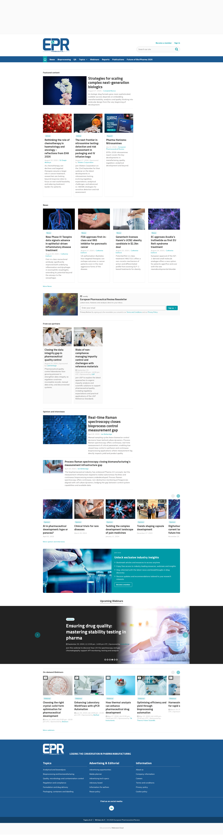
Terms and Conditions (134, 312)
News (49, 233)
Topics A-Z (87, 820)
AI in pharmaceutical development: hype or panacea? (55, 529)
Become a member (164, 43)
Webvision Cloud (117, 828)
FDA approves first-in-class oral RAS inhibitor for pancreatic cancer (94, 242)
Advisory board (95, 783)
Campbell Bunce (109, 91)
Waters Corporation (85, 162)
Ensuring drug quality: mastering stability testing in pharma (73, 631)
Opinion (47, 522)
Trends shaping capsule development (150, 527)
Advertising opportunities (100, 769)
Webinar (47, 619)
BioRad (96, 715)
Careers (139, 778)
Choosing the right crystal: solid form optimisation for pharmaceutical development (53, 709)
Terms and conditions (145, 783)
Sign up (171, 308)
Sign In (177, 43)
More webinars (48, 730)
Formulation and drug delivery (55, 787)
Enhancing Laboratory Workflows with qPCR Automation (87, 705)
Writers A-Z (100, 820)
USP (93, 374)
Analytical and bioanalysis (54, 769)
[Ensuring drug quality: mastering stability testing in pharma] (112, 659)
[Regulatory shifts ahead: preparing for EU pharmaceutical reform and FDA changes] (107, 659)
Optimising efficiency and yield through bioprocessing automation (151, 707)
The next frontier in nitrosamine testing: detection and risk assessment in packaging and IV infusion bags (87, 148)
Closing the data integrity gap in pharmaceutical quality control (54, 355)
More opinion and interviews (54, 542)
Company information (145, 774)
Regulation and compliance (54, 783)
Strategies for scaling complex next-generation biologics (108, 82)
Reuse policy (94, 791)
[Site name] (56, 51)
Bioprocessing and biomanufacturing (58, 774)
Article (48, 136)
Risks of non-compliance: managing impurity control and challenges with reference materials (86, 358)
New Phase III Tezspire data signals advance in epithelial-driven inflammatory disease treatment (59, 243)
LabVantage (52, 366)
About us (139, 769)
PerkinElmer (101, 644)
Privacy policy (142, 787)
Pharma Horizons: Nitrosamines (116, 141)
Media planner (95, 774)
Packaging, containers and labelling (58, 791)
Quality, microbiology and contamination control (63, 778)
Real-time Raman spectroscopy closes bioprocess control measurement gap (104, 423)
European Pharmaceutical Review (116, 148)
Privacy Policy (153, 312)
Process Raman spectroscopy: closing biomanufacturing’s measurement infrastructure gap (97, 463)
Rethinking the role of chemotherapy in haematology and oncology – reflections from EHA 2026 (57, 148)
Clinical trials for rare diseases (86, 527)
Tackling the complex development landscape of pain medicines (119, 529)
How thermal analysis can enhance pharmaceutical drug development (118, 707)
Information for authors (99, 787)
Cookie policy (141, 791)
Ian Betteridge (106, 434)
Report (109, 136)
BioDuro (65, 722)
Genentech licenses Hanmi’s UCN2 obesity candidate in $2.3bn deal (129, 242)
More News (47, 286)
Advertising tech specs (99, 778)
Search (177, 49)
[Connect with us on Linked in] (111, 808)
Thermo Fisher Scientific (146, 720)
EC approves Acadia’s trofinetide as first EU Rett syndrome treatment (163, 242)
